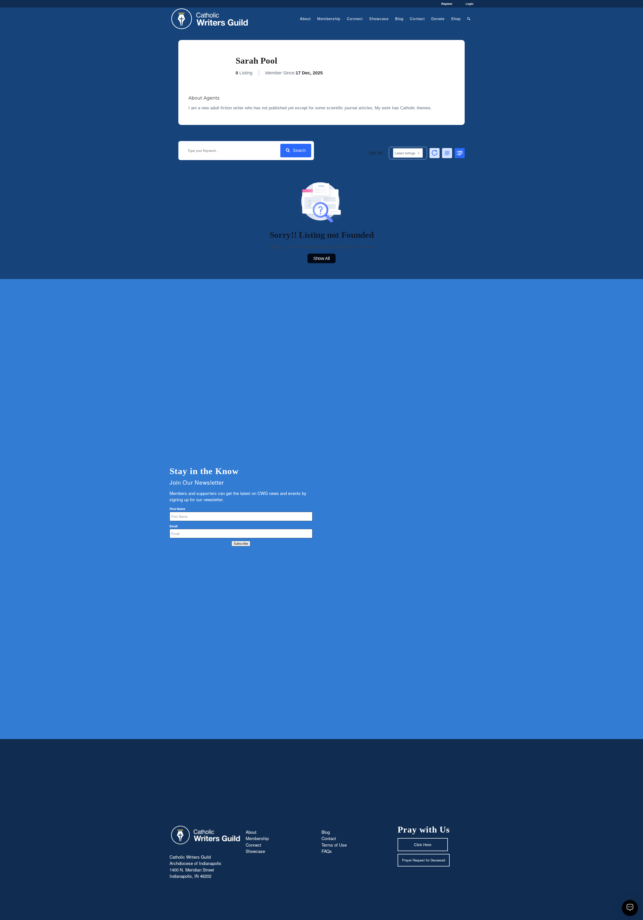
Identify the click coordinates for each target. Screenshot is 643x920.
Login (469, 4)
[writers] (210, 19)
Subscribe (241, 543)
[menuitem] (305, 19)
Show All (321, 258)
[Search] (468, 19)
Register (446, 4)
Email (174, 526)
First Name (177, 509)
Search (299, 150)
